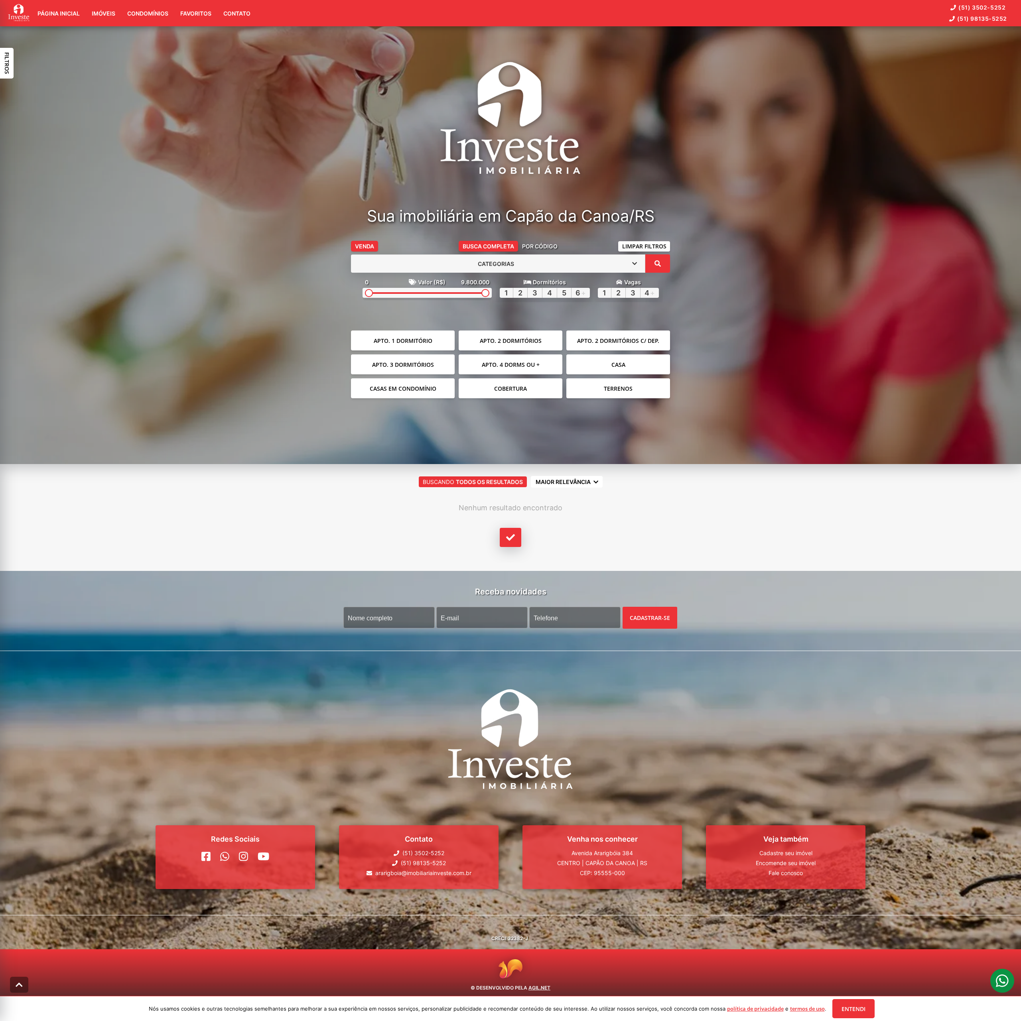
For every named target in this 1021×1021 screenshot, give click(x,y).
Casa (618, 364)
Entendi (853, 1009)
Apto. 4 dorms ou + (511, 364)
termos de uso (807, 1008)
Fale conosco (786, 873)
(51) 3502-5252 (981, 7)
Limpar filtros (644, 246)
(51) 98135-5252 (982, 18)
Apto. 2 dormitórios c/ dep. (618, 340)
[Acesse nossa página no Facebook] (206, 856)
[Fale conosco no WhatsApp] (224, 856)
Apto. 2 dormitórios (511, 340)
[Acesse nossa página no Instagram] (243, 856)
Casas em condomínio (403, 388)
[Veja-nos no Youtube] (263, 856)
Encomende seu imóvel (786, 863)
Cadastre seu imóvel (785, 853)
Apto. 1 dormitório (403, 340)
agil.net (539, 988)
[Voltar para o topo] (19, 985)
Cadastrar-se (650, 618)
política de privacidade (755, 1008)
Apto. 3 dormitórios (403, 364)
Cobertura (510, 388)
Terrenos (618, 388)
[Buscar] (657, 263)
